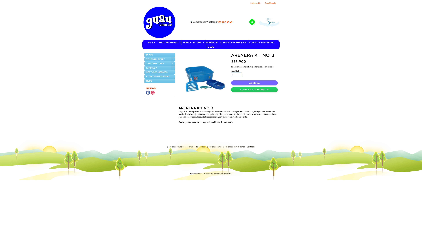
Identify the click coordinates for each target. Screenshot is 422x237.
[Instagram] (153, 93)
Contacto (251, 147)
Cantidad (235, 71)
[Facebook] (148, 93)
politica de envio (214, 147)
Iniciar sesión (255, 3)
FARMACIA (213, 43)
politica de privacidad (176, 147)
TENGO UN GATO (194, 43)
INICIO (151, 42)
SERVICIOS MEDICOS (234, 42)
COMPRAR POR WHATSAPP (254, 90)
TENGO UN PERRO (169, 43)
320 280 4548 (224, 22)
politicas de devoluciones (234, 147)
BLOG (211, 47)
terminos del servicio (196, 147)
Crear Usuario (270, 3)
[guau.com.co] (158, 21)
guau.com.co (209, 173)
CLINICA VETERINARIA (261, 42)
